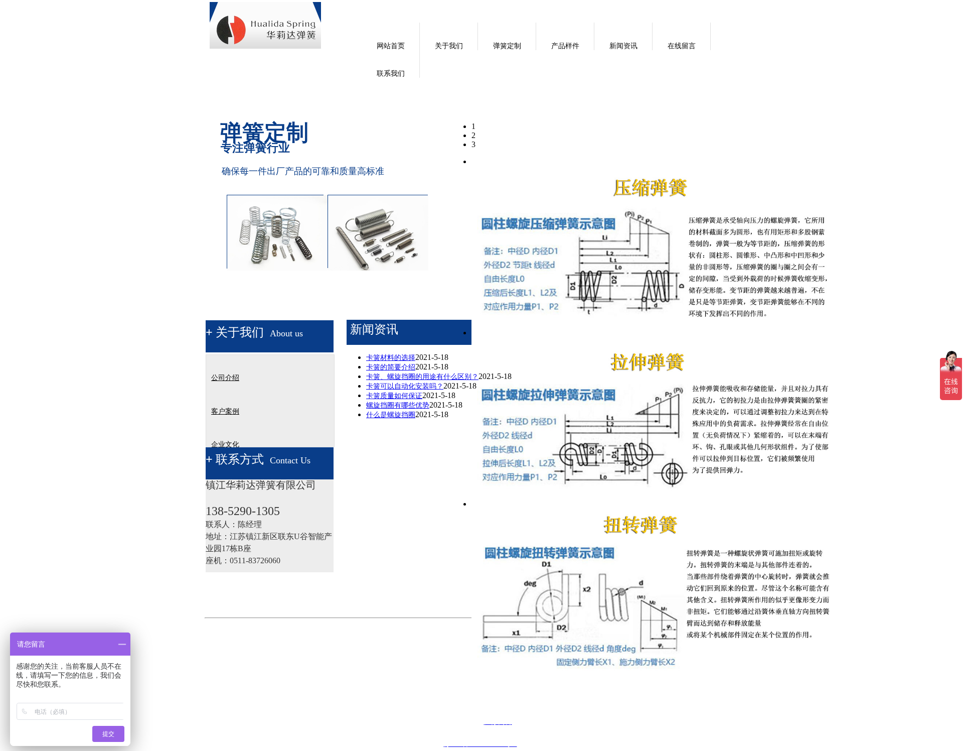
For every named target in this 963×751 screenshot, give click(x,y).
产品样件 (565, 46)
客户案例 (225, 411)
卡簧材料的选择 (390, 357)
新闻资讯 (623, 46)
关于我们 (449, 46)
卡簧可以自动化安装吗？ (404, 386)
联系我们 (391, 73)
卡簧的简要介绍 (390, 367)
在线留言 (682, 46)
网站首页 (391, 46)
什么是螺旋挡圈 (390, 415)
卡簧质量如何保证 (394, 396)
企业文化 (225, 444)
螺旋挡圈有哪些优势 (397, 405)
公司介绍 (225, 378)
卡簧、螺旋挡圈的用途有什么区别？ (422, 377)
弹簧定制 (507, 46)
